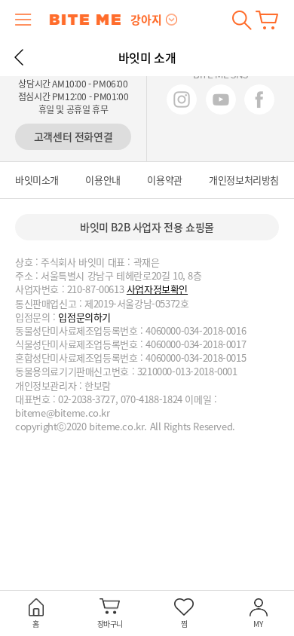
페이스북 (259, 99)
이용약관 (164, 180)
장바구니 (267, 20)
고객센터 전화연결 (73, 136)
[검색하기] (241, 20)
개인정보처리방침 (244, 180)
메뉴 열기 (23, 20)
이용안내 (102, 180)
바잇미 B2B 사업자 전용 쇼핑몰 (147, 226)
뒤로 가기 (19, 57)
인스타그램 (182, 99)
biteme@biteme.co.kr (62, 413)
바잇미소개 (37, 180)
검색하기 (241, 20)
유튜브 (221, 99)
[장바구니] (267, 20)
